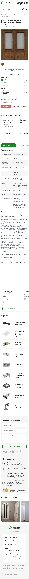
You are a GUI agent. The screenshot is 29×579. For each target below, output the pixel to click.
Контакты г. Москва (11, 537)
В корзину (6, 106)
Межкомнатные (9, 15)
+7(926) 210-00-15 (22, 2)
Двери (3, 15)
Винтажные (16, 194)
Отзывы (21, 145)
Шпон (25, 15)
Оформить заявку (14, 446)
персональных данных (8, 452)
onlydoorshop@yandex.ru (13, 550)
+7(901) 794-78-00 (22, 4)
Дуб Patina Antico (18, 162)
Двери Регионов (18, 15)
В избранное (8, 102)
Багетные (23, 194)
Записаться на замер (19, 106)
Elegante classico (5, 16)
